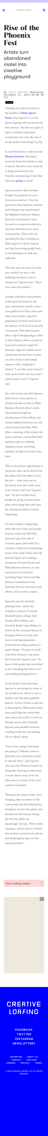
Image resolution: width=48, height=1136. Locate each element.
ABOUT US (32, 1057)
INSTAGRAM (24, 1039)
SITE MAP (32, 1060)
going (19, 180)
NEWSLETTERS (24, 1043)
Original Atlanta (24, 10)
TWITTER (24, 1034)
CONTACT (16, 1060)
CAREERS (11, 1063)
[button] (42, 899)
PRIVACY (25, 1063)
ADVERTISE (16, 1057)
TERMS (38, 1063)
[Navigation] (2, 10)
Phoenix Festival (14, 156)
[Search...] (44, 10)
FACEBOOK (24, 1029)
